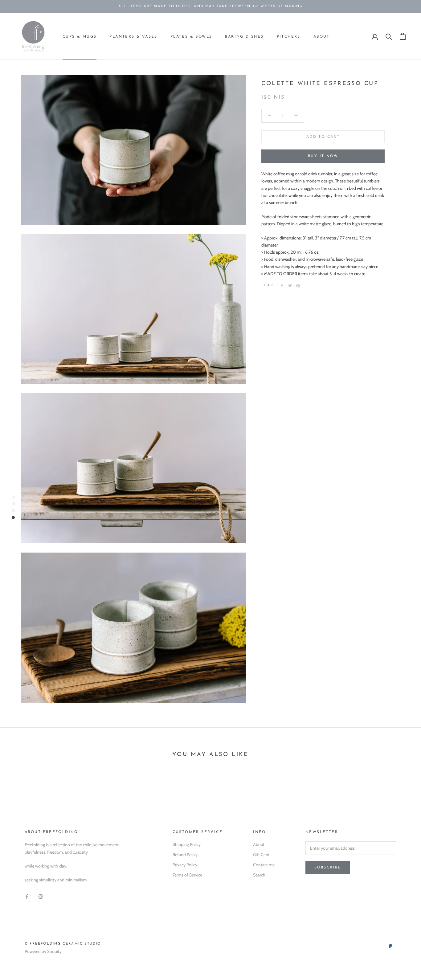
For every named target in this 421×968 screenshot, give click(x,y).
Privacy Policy (185, 865)
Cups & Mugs (79, 37)
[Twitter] (290, 286)
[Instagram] (41, 896)
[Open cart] (403, 36)
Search (259, 875)
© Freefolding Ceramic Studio (63, 944)
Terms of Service (187, 875)
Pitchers (288, 37)
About (321, 37)
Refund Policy (185, 854)
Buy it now (323, 156)
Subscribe (327, 867)
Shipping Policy (187, 844)
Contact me (264, 865)
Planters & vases (133, 37)
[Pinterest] (298, 286)
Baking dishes (244, 37)
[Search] (389, 36)
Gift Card (261, 854)
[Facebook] (282, 286)
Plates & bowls (191, 37)
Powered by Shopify (43, 951)
